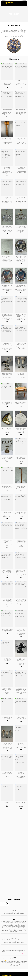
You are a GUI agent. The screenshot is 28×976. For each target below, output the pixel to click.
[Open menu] (2, 3)
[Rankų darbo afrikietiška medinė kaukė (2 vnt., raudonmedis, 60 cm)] (7, 648)
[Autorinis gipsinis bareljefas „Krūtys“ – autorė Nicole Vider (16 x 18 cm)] (7, 678)
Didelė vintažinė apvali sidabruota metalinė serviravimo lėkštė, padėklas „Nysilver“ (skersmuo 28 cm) (21, 259)
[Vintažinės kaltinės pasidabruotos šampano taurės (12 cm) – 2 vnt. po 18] (21, 363)
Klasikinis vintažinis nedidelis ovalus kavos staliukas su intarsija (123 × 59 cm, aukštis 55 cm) (21, 200)
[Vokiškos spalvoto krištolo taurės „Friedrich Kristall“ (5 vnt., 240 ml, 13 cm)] (21, 706)
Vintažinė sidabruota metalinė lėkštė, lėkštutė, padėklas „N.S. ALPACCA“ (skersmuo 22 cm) (7, 288)
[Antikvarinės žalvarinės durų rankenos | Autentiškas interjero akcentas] (21, 792)
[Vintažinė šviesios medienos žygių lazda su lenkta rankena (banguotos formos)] (21, 475)
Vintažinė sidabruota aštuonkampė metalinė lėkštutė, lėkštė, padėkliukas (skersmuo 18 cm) (7, 317)
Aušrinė (14, 910)
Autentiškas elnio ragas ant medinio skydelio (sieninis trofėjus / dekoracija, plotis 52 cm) (20, 83)
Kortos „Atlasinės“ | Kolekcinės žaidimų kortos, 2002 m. (7, 804)
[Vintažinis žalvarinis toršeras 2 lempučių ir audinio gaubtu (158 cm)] (7, 475)
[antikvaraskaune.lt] (9, 3)
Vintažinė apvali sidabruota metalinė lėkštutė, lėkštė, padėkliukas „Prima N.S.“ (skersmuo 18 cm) (21, 288)
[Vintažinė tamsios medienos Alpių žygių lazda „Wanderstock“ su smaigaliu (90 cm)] (7, 502)
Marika (14, 949)
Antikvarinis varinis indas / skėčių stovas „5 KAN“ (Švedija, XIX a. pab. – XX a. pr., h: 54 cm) (7, 573)
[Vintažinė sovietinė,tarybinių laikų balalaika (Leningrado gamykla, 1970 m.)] (7, 618)
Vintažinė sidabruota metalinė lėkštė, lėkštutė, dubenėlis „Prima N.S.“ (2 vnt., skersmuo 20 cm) (21, 317)
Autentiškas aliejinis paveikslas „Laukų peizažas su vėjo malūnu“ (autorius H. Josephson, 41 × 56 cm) (7, 112)
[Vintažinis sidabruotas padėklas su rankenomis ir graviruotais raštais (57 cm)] (7, 530)
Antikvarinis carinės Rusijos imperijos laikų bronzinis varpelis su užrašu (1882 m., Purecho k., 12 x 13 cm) (21, 141)
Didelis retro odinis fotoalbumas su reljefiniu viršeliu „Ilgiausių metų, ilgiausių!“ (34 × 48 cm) (7, 83)
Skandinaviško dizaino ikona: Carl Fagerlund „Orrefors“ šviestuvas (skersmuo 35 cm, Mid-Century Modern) (7, 229)
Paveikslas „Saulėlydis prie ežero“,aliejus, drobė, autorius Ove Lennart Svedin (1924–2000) (7, 602)
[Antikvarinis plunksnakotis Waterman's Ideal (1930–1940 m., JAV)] (21, 733)
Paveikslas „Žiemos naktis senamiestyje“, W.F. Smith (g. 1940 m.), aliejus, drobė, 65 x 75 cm (21, 573)
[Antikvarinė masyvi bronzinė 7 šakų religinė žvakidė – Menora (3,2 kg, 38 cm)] (7, 446)
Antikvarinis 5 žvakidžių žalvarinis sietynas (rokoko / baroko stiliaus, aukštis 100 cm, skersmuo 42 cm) (7, 259)
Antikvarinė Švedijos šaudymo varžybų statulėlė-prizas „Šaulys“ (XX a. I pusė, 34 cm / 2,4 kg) (21, 346)
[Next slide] (7, 904)
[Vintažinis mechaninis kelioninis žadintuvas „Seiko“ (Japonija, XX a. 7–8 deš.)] (7, 418)
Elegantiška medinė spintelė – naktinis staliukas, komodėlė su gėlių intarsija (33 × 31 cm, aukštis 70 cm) (21, 112)
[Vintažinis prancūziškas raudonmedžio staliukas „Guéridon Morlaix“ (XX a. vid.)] (21, 391)
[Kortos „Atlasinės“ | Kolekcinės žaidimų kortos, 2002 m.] (7, 792)
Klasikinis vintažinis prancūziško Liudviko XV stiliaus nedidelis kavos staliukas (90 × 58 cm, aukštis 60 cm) (7, 200)
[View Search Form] (25, 3)
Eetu (14, 919)
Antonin (14, 938)
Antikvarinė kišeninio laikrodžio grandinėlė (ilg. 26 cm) (7, 717)
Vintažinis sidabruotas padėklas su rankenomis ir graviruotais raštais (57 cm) (7, 543)
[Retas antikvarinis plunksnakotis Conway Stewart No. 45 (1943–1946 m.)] (7, 762)
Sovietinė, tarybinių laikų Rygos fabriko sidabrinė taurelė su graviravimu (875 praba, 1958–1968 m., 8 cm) (7, 746)
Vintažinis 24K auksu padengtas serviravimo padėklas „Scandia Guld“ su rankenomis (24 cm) (21, 459)
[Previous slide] (2, 904)
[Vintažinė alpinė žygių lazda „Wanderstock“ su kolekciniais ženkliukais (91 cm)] (21, 502)
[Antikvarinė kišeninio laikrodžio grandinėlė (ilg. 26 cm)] (7, 706)
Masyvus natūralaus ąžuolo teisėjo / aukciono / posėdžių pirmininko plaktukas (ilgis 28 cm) (7, 141)
